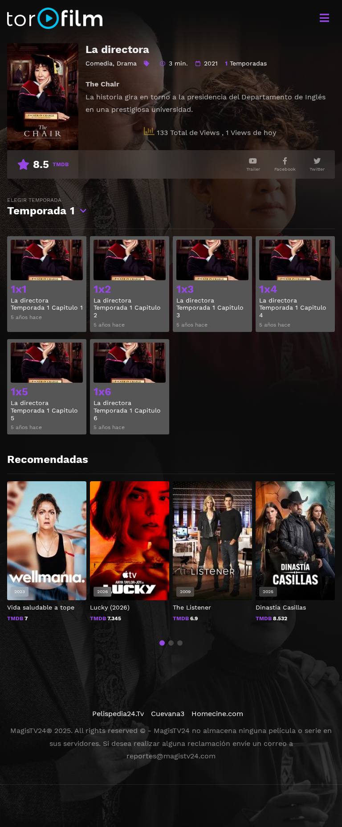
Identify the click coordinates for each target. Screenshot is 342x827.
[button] (162, 643)
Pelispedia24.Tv (118, 713)
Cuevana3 (167, 713)
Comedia (99, 63)
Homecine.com (217, 713)
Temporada (41, 207)
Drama (127, 63)
